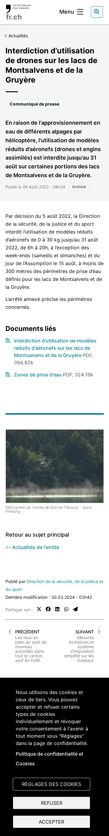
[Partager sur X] (39, 609)
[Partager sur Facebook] (48, 609)
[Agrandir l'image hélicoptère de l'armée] (54, 466)
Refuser (51, 803)
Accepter (51, 822)
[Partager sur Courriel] (75, 609)
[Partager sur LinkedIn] (57, 609)
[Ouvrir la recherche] (97, 12)
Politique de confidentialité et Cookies (49, 759)
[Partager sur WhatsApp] (66, 609)
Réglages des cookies (51, 784)
